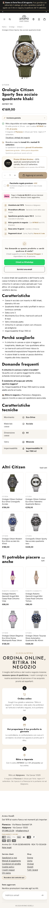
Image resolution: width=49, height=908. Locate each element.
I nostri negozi (8, 870)
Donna (30, 858)
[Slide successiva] (46, 11)
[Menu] (4, 19)
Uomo (29, 861)
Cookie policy (8, 867)
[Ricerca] (10, 19)
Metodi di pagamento (11, 861)
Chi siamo (6, 873)
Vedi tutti (43, 468)
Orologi (11, 27)
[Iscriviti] (42, 895)
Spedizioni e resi (9, 858)
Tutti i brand (32, 870)
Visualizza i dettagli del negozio (18, 138)
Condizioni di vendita (11, 864)
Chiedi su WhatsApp (24, 262)
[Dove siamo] (33, 19)
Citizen (19, 27)
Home (4, 27)
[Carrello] (44, 19)
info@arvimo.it (22, 830)
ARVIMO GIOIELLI (27, 906)
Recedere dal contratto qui (14, 877)
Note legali (7, 847)
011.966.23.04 (8, 830)
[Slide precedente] (3, 11)
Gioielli (30, 867)
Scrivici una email (24, 269)
